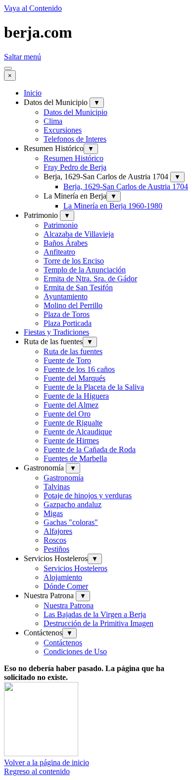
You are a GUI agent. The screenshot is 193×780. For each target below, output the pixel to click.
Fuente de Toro (67, 360)
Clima (53, 121)
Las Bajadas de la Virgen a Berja (95, 614)
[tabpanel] (96, 715)
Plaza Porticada (68, 323)
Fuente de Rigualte (73, 422)
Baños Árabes (66, 243)
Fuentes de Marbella (75, 458)
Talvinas (57, 486)
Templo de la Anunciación (85, 269)
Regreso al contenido (37, 771)
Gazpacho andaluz (72, 504)
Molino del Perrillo (73, 305)
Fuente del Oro (67, 414)
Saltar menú (22, 56)
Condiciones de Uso (75, 651)
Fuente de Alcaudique (78, 431)
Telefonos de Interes (75, 139)
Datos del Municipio (75, 112)
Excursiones (63, 130)
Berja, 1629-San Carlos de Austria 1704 (125, 186)
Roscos (55, 540)
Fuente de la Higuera (76, 396)
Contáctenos (63, 642)
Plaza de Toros (67, 314)
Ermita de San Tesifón (78, 287)
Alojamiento (63, 577)
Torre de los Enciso (74, 261)
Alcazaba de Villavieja (79, 234)
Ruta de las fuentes (73, 351)
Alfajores (58, 531)
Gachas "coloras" (71, 522)
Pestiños (56, 549)
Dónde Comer (66, 586)
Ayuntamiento (66, 296)
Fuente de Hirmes (71, 440)
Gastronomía (64, 477)
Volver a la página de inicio (46, 762)
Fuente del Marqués (74, 378)
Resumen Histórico (73, 158)
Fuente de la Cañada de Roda (90, 449)
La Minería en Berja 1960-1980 (112, 206)
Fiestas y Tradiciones (56, 332)
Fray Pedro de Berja (75, 167)
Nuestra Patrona (69, 605)
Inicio (33, 93)
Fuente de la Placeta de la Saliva (94, 387)
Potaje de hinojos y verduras (88, 495)
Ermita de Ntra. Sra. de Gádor (90, 278)
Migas (53, 513)
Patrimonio (61, 225)
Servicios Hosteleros (75, 568)
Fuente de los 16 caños (79, 369)
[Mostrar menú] (8, 68)
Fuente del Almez (71, 405)
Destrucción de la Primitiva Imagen (98, 623)
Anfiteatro (59, 252)
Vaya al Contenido (33, 8)
